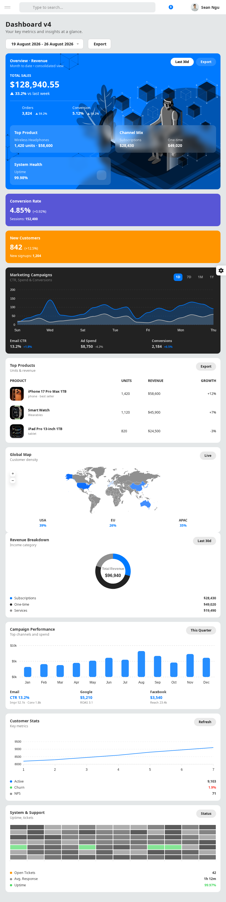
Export (100, 44)
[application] (112, 308)
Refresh (205, 722)
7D (189, 277)
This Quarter (201, 630)
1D (178, 277)
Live (208, 455)
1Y (212, 277)
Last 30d (182, 61)
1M (200, 277)
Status (206, 813)
